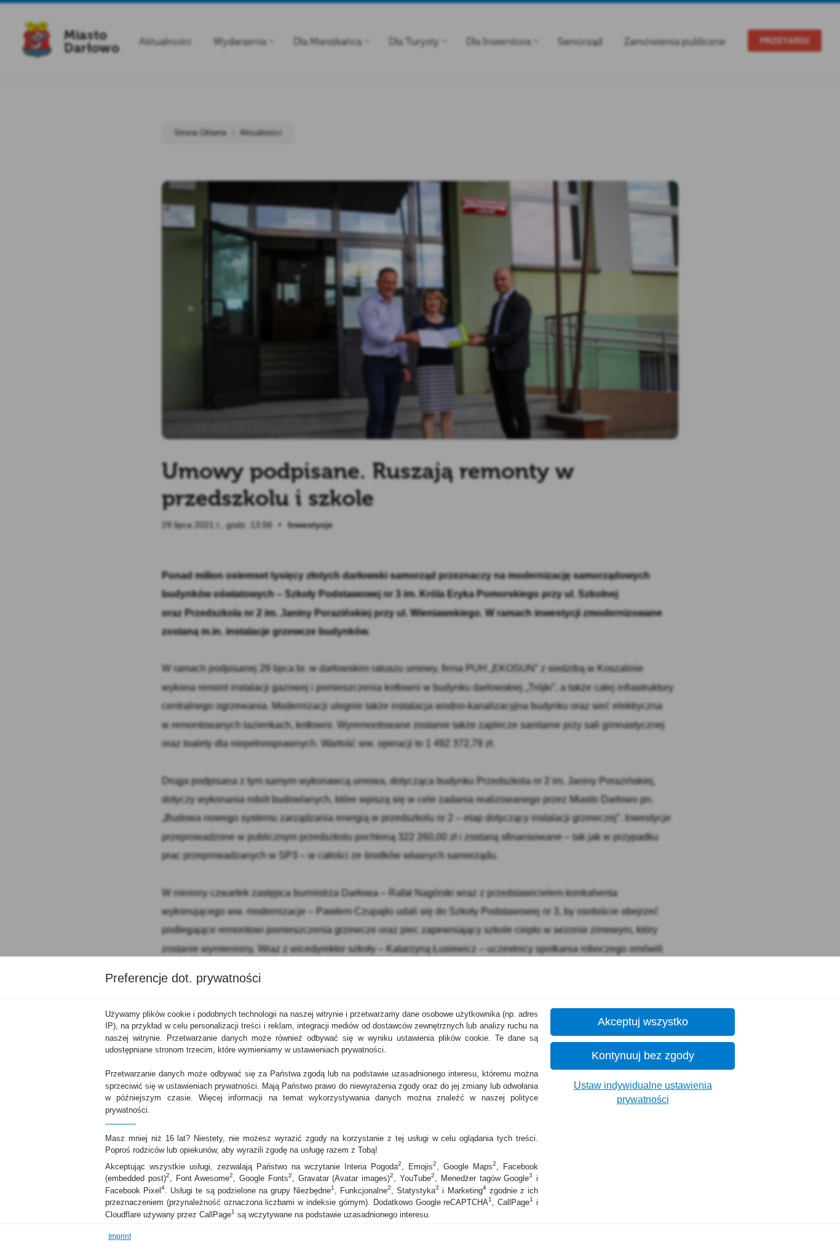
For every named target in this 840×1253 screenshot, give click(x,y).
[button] (642, 1022)
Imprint (119, 1236)
